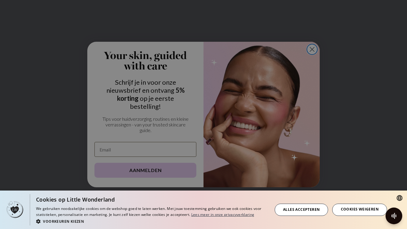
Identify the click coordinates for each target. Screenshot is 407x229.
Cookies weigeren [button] (360, 209)
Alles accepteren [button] (301, 209)
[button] (150, 221)
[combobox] (400, 198)
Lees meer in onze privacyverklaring (222, 214)
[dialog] (203, 210)
